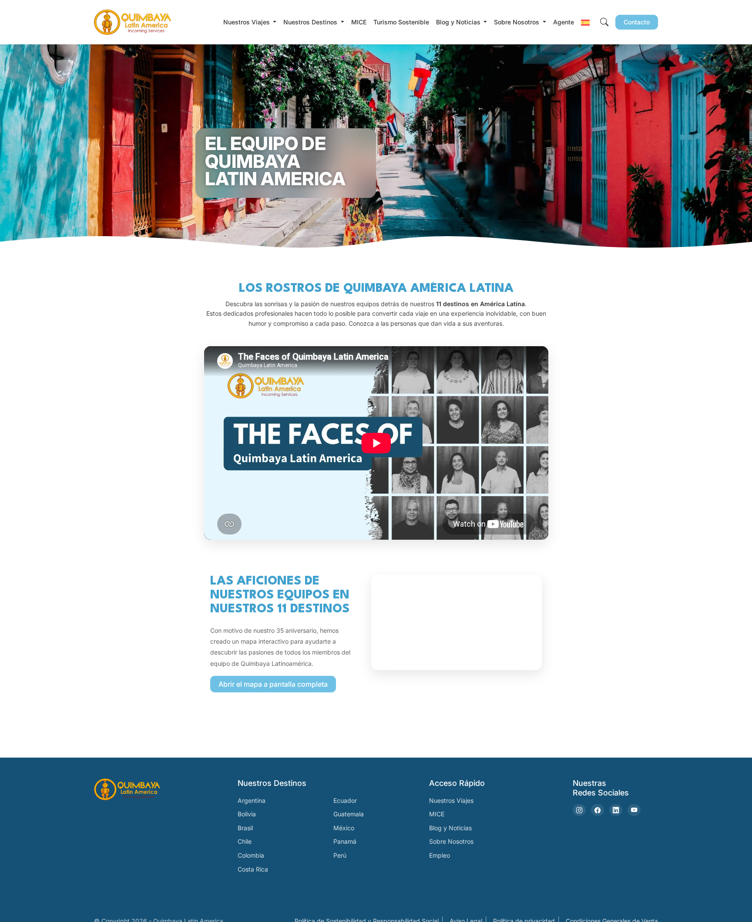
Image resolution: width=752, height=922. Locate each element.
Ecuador (345, 800)
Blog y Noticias (450, 828)
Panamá (344, 841)
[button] (585, 22)
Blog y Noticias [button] (459, 22)
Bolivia (247, 814)
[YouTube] (634, 810)
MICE (358, 22)
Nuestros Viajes (451, 800)
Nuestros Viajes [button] (247, 22)
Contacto (637, 22)
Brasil (245, 828)
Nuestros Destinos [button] (311, 22)
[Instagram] (579, 810)
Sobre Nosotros (451, 841)
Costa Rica (253, 869)
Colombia (251, 855)
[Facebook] (597, 810)
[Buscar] (604, 22)
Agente (563, 22)
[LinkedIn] (615, 810)
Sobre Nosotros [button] (517, 22)
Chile (245, 841)
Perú (339, 855)
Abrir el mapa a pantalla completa (273, 684)
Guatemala (348, 814)
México (343, 828)
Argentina (251, 800)
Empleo (439, 855)
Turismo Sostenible (401, 22)
